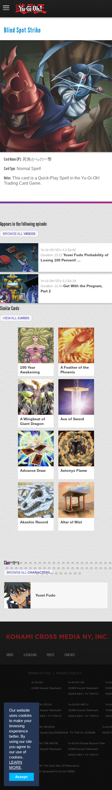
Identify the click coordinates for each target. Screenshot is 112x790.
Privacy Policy (69, 673)
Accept (21, 777)
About (10, 655)
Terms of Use (39, 673)
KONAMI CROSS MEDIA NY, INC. (57, 637)
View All (16, 318)
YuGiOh (31, 8)
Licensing (30, 655)
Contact (70, 655)
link (6, 8)
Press (50, 655)
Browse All (19, 234)
